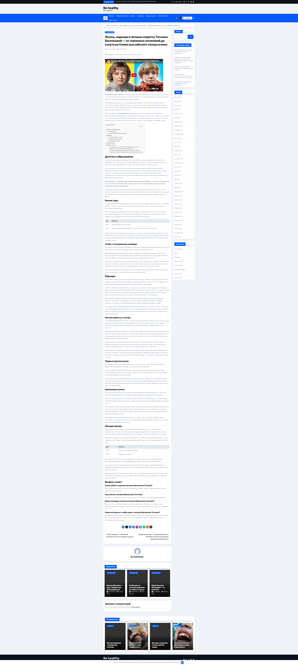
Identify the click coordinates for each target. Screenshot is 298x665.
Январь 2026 (178, 126)
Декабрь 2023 (178, 200)
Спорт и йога (113, 20)
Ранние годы (112, 131)
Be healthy (110, 8)
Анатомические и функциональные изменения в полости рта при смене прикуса (183, 75)
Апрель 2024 (178, 183)
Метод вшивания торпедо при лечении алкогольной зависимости (183, 51)
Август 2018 (177, 237)
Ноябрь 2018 (178, 224)
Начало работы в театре (116, 137)
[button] (194, 18)
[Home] (105, 18)
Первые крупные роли (116, 139)
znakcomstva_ (135, 591)
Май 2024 (177, 179)
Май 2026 (177, 109)
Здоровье (141, 16)
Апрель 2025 (178, 150)
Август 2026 (178, 97)
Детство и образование (113, 129)
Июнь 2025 (177, 142)
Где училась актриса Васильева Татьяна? (122, 148)
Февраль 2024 (178, 192)
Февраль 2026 (178, 122)
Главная (111, 16)
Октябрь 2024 (178, 159)
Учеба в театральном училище (117, 133)
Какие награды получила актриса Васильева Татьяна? (126, 150)
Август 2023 (178, 212)
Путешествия (163, 16)
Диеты (133, 16)
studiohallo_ (112, 49)
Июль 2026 (177, 101)
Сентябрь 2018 (178, 233)
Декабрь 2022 (178, 220)
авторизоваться (135, 607)
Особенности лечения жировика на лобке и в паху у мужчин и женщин (137, 588)
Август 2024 (178, 167)
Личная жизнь (111, 143)
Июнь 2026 (177, 105)
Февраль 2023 (178, 216)
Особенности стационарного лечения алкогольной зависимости (182, 83)
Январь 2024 (178, 196)
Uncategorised (110, 32)
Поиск (178, 31)
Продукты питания (122, 16)
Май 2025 (177, 146)
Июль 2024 (177, 171)
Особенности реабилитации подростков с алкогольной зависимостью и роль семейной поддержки (183, 60)
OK (182, 662)
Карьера (109, 135)
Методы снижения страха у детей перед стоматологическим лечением (183, 68)
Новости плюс (178, 265)
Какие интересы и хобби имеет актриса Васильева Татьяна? (127, 152)
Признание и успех (115, 141)
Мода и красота (151, 16)
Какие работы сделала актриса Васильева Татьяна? (125, 147)
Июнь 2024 (177, 175)
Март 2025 (177, 155)
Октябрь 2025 (178, 130)
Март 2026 (177, 118)
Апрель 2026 (178, 113)
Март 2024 (177, 187)
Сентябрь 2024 (179, 163)
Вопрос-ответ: (111, 145)
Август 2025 (178, 138)
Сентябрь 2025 (179, 134)
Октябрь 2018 (178, 228)
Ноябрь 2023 (178, 204)
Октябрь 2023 (178, 208)
